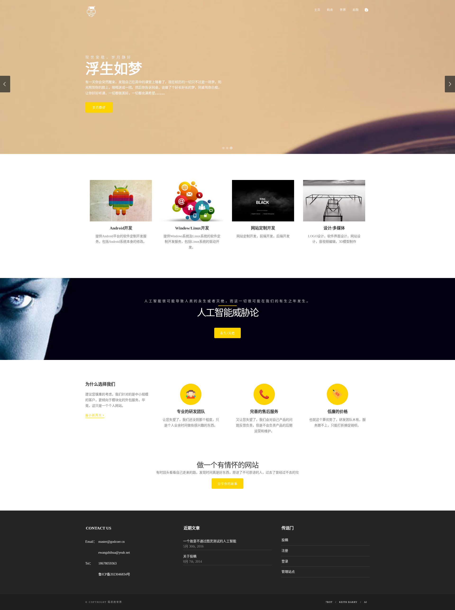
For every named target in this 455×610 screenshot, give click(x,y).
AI (365, 602)
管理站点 (288, 572)
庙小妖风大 (95, 415)
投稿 (285, 540)
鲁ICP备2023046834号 (114, 574)
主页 (317, 10)
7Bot (329, 602)
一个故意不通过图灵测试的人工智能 (209, 541)
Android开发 (121, 228)
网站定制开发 (263, 228)
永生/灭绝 (227, 333)
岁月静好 (99, 107)
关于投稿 (189, 556)
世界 (343, 10)
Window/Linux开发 (192, 228)
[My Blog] (366, 10)
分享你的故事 (227, 483)
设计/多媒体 (334, 228)
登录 (285, 561)
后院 (356, 10)
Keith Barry (348, 602)
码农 (330, 10)
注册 (285, 550)
